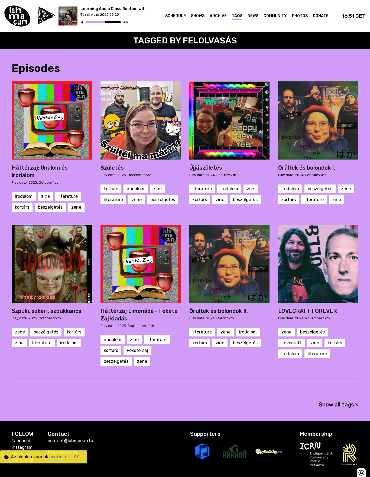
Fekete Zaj (137, 350)
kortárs (22, 207)
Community (275, 16)
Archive (218, 16)
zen (250, 188)
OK (76, 457)
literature (68, 196)
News (253, 16)
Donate (321, 16)
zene (76, 207)
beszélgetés (50, 207)
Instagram (22, 447)
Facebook (21, 440)
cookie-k (58, 456)
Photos (300, 16)
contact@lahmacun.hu (71, 440)
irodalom (24, 196)
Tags (237, 16)
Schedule (175, 16)
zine (45, 196)
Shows (198, 16)
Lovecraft (291, 342)
